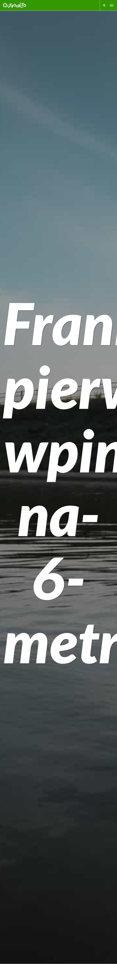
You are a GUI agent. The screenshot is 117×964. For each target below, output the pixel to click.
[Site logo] (14, 5)
